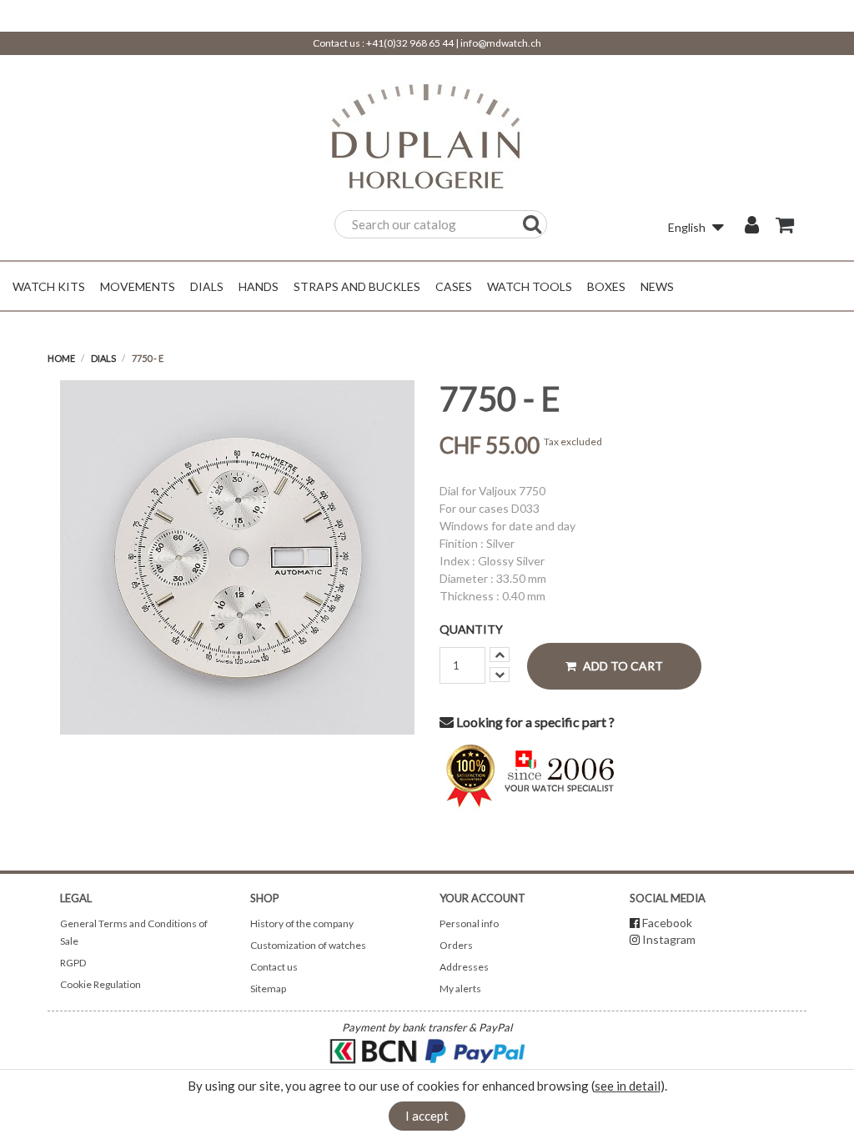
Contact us (274, 967)
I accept (427, 1115)
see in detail (628, 1085)
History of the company (302, 923)
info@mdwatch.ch (500, 43)
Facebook (667, 923)
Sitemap (268, 988)
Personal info (469, 923)
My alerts (460, 988)
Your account (482, 898)
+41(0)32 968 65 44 (410, 43)
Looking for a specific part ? (534, 722)
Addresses (464, 967)
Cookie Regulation (100, 984)
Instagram (669, 939)
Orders (456, 945)
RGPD (73, 962)
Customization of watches (308, 945)
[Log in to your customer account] (752, 226)
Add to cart (621, 666)
